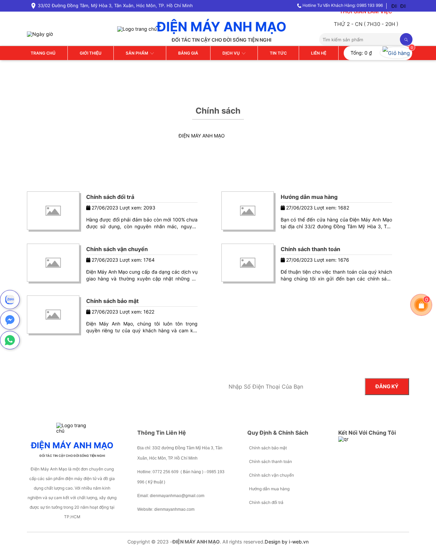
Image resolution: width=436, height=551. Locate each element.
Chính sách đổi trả (110, 196)
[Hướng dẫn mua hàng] (247, 210)
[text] (359, 39)
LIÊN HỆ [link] (318, 53)
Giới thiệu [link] (91, 53)
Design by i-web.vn (287, 542)
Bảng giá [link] (188, 53)
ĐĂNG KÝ (387, 386)
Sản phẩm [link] (138, 53)
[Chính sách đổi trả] (53, 210)
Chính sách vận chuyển (117, 249)
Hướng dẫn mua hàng (309, 196)
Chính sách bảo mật (112, 301)
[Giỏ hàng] (421, 304)
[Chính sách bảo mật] (53, 314)
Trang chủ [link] (43, 53)
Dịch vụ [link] (232, 53)
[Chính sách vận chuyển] (53, 263)
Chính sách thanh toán (310, 249)
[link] (396, 53)
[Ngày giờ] (40, 34)
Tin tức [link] (278, 53)
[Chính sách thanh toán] (247, 263)
